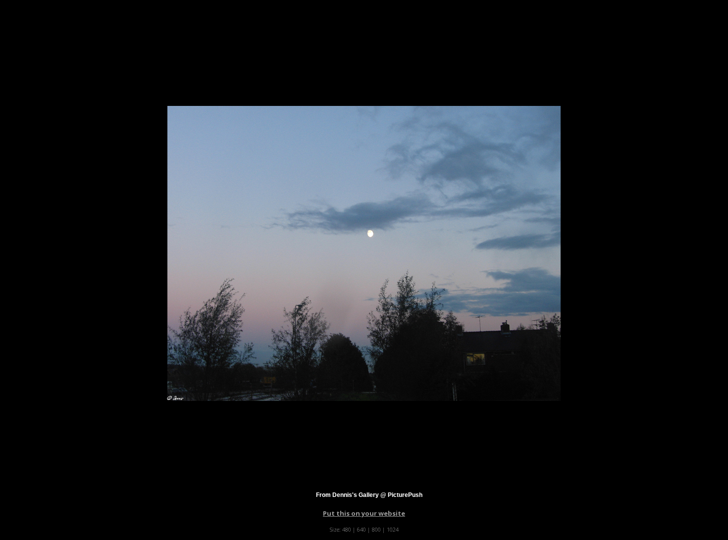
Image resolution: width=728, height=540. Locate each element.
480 (346, 529)
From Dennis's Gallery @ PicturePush (369, 494)
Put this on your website (364, 513)
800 (376, 529)
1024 (393, 529)
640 (361, 529)
